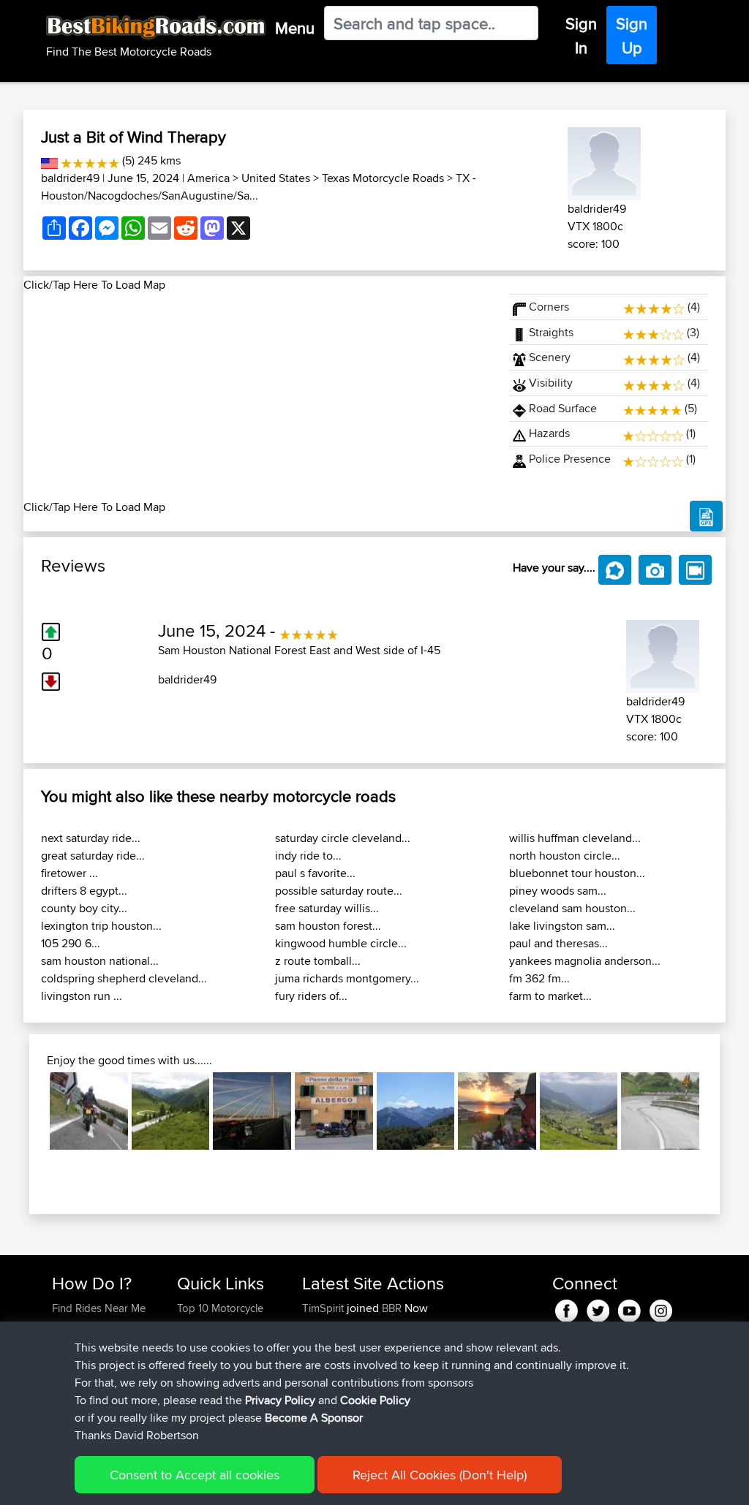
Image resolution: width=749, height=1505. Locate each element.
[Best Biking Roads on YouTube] (629, 1308)
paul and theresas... (558, 943)
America (208, 178)
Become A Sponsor (314, 1417)
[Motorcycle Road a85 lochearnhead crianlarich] (89, 1111)
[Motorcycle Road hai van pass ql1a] (660, 1111)
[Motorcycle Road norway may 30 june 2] (497, 1111)
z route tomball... (318, 960)
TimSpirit (324, 1308)
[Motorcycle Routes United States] (49, 160)
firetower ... (69, 873)
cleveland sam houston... (572, 908)
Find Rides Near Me (99, 1308)
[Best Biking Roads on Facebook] (566, 1308)
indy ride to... (308, 855)
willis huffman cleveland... (575, 838)
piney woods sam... (557, 890)
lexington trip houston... (101, 925)
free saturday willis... (327, 908)
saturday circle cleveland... (342, 838)
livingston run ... (81, 995)
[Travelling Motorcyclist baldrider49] (604, 161)
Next (721, 1111)
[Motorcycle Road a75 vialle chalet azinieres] (252, 1111)
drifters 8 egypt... (84, 890)
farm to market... (550, 995)
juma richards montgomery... (347, 978)
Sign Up (631, 35)
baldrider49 (70, 178)
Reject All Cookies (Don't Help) (440, 1475)
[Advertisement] (257, 396)
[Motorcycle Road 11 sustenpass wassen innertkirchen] (579, 1111)
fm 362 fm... (539, 978)
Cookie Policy (375, 1400)
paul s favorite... (315, 873)
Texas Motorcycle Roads (383, 178)
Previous (27, 1111)
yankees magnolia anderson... (584, 960)
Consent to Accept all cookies (194, 1475)
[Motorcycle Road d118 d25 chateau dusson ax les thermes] (416, 1111)
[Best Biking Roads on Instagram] (661, 1308)
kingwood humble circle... (341, 943)
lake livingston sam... (562, 925)
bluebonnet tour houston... (577, 873)
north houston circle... (564, 855)
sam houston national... (100, 960)
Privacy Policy (280, 1400)
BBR (392, 1308)
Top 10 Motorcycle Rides (220, 1316)
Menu (295, 27)
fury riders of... (311, 995)
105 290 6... (70, 943)
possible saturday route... (338, 890)
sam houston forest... (328, 925)
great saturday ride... (93, 855)
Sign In (581, 35)
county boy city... (84, 908)
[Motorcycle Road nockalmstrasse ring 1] (171, 1111)
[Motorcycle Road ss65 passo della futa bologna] (334, 1111)
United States (275, 178)
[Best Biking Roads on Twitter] (598, 1308)
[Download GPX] (706, 516)
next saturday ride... (90, 838)
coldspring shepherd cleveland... (124, 978)
